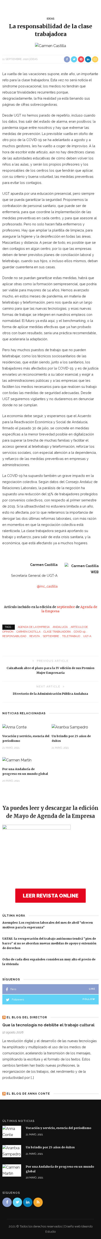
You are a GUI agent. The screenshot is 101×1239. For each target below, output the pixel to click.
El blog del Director (27, 1017)
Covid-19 (79, 631)
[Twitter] (17, 1202)
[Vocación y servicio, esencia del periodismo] (14, 727)
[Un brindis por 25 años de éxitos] (70, 727)
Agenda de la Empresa (34, 627)
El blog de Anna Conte (28, 1093)
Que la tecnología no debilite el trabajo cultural (48, 1025)
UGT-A (87, 636)
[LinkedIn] (27, 1202)
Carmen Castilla (28, 631)
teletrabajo (71, 636)
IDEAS (50, 18)
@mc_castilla (47, 586)
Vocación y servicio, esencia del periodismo (58, 1128)
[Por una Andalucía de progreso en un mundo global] (16, 760)
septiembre (66, 607)
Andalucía (60, 627)
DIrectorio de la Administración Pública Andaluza (50, 693)
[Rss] (38, 1202)
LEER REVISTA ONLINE (50, 896)
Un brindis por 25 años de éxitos (50, 1147)
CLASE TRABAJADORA (57, 631)
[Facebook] (7, 1202)
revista (34, 636)
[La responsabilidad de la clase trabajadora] (50, 46)
